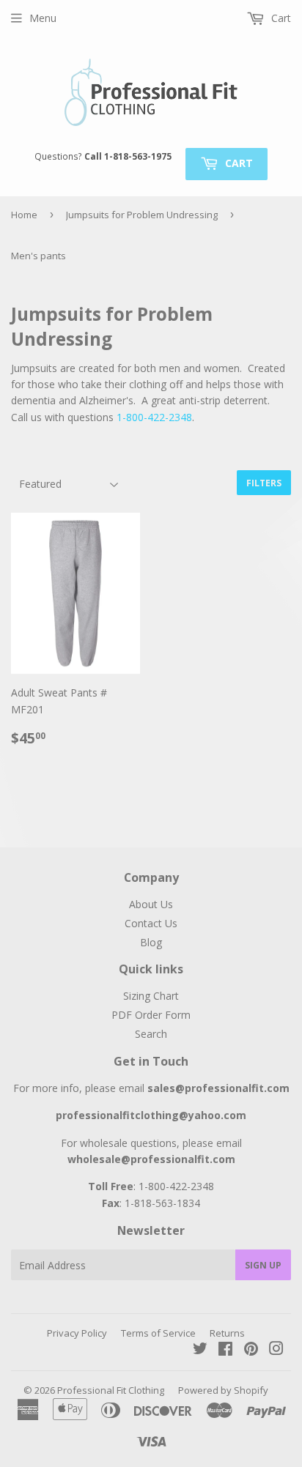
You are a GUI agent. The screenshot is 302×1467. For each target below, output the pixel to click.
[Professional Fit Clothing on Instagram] (276, 1350)
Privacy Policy (77, 1333)
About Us (151, 904)
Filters (263, 483)
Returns (227, 1333)
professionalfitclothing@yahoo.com (151, 1115)
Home (24, 214)
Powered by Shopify (223, 1390)
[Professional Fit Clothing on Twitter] (200, 1350)
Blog (151, 942)
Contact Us (151, 923)
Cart (237, 163)
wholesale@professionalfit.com (151, 1159)
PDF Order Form (151, 1015)
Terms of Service (158, 1333)
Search (151, 1034)
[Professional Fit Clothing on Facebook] (225, 1350)
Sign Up (263, 1265)
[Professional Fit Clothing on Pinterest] (251, 1350)
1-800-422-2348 (154, 417)
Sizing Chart (151, 996)
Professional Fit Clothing (110, 1390)
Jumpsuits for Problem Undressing (142, 214)
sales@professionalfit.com (218, 1088)
